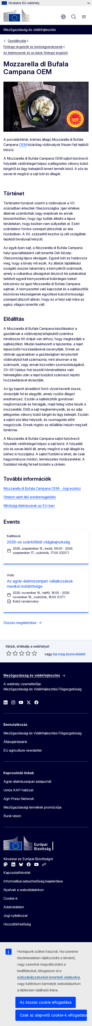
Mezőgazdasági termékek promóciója (32, 807)
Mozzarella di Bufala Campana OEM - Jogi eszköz (42, 488)
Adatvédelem (13, 907)
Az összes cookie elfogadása (45, 1002)
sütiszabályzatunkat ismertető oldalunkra (48, 977)
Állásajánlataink (15, 742)
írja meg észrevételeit (69, 654)
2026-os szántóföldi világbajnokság (38, 542)
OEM (23, 144)
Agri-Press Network (18, 799)
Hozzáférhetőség (17, 924)
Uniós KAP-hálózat (18, 790)
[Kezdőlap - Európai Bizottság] (16, 15)
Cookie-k (10, 898)
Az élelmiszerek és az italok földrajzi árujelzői (35, 53)
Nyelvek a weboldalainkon (23, 890)
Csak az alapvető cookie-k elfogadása (53, 1015)
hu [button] (63, 16)
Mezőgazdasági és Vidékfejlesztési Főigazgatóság (42, 733)
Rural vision (12, 816)
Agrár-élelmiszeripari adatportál (27, 781)
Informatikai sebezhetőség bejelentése (33, 881)
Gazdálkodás (17, 41)
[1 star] (9, 653)
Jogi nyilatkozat (15, 915)
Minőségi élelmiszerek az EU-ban (29, 505)
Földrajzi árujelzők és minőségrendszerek (33, 47)
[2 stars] (12, 653)
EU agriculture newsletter (22, 750)
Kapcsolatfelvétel (16, 872)
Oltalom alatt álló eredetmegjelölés (29, 497)
